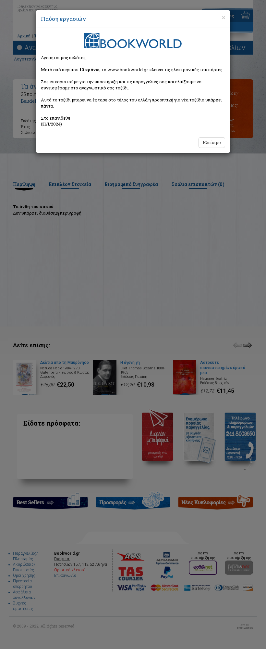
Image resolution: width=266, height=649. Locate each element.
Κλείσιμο (212, 142)
